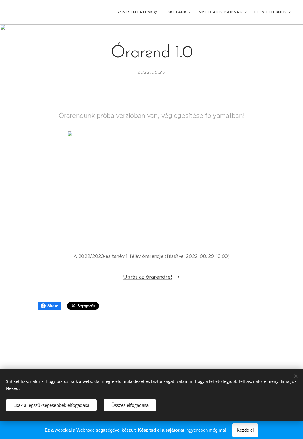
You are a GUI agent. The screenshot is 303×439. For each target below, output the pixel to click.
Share (52, 305)
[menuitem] (138, 12)
